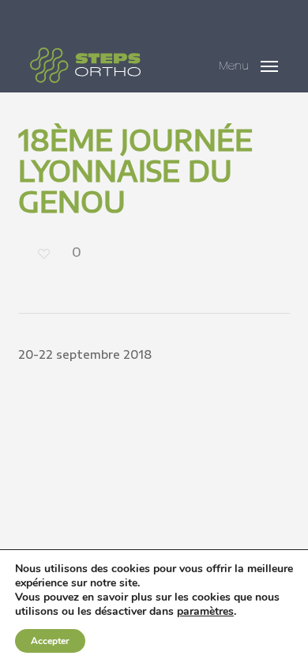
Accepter (50, 641)
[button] (248, 63)
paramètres (205, 612)
